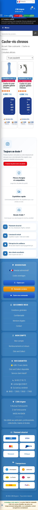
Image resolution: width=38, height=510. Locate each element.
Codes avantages (19, 276)
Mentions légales (19, 321)
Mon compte (19, 341)
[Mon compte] (34, 8)
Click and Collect (19, 351)
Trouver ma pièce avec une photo (15, 164)
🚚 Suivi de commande (8, 15)
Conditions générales (19, 310)
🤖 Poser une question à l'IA (29, 15)
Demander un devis (20, 289)
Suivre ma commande (20, 295)
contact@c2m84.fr (20, 384)
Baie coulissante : (15, 46)
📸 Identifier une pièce (18, 15)
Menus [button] (7, 28)
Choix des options (12, 105)
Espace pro (20, 283)
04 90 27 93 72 (20, 380)
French (23, 1)
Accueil (4, 46)
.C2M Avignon (19, 9)
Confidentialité (19, 315)
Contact (19, 326)
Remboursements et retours (19, 346)
